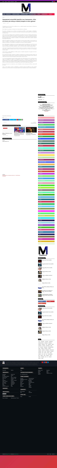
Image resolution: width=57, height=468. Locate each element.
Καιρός (40, 143)
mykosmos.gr (46, 111)
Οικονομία (41, 157)
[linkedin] (48, 362)
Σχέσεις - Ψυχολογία (13, 377)
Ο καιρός (39, 373)
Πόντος (47, 372)
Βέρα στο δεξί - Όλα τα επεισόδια (46, 315)
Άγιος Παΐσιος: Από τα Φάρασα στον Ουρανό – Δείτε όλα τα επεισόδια (47, 291)
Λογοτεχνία (43, 345)
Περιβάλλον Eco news (49, 373)
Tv (39, 236)
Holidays (40, 206)
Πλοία (21, 392)
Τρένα (29, 391)
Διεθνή (39, 372)
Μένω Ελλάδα (41, 150)
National (40, 220)
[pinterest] (54, 1)
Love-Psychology (42, 215)
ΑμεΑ (40, 117)
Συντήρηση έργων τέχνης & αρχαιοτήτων (23, 379)
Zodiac (40, 243)
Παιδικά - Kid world (4, 381)
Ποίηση (21, 382)
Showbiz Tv (3, 385)
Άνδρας (21, 396)
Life (39, 213)
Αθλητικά (39, 374)
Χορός (21, 385)
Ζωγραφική (49, 344)
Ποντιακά (40, 171)
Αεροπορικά (30, 392)
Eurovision (41, 194)
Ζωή (11, 376)
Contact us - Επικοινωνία (11, 1)
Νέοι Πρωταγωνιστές (31, 382)
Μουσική (21, 384)
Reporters (47, 355)
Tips (40, 234)
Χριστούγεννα (4, 382)
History (51, 352)
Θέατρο (30, 383)
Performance (22, 386)
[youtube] (42, 303)
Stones (40, 229)
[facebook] (52, 1)
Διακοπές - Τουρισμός (14, 380)
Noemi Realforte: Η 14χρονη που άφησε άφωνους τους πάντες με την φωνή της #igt (19, 134)
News (40, 222)
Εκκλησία (40, 344)
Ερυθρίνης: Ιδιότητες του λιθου (46, 327)
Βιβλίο (29, 384)
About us (6, 1)
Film (42, 352)
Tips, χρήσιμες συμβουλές (5, 376)
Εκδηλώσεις (41, 131)
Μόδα (40, 152)
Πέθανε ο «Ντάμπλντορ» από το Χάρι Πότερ (7, 134)
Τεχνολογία (12, 381)
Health (40, 201)
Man (39, 355)
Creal (40, 187)
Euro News (5, 117)
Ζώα (39, 138)
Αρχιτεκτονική (22, 383)
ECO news (48, 351)
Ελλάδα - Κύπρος (40, 370)
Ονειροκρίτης (41, 159)
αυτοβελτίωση (41, 124)
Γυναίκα (30, 396)
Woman (40, 241)
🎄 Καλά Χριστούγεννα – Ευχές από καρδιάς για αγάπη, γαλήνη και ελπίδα (47, 295)
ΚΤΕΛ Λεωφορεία (22, 391)
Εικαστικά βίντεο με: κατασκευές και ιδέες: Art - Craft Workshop (11, 175)
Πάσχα (40, 164)
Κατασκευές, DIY (31, 379)
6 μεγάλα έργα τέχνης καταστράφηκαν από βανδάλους (31, 134)
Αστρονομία (41, 122)
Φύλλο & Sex (4, 378)
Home (3, 1)
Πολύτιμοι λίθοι (13, 374)
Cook (40, 185)
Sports (40, 227)
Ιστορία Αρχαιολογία (31, 378)
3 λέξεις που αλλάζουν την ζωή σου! (47, 275)
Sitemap (16, 1)
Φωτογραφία (41, 178)
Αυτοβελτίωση (13, 382)
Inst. (40, 208)
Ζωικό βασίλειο (13, 383)
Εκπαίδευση (41, 136)
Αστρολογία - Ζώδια (13, 378)
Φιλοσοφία (3, 375)
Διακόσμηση (41, 129)
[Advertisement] (19, 168)
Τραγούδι (30, 385)
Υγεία (3, 379)
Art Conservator (42, 180)
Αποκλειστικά (42, 341)
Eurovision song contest (5, 386)
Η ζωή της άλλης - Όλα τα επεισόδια (47, 267)
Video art (30, 386)
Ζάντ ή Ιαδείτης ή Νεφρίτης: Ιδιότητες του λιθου (48, 287)
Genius (40, 199)
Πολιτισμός (46, 348)
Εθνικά (47, 371)
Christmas (40, 351)
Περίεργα (40, 166)
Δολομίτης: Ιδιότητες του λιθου (46, 271)
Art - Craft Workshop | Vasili (23, 374)
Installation (30, 387)
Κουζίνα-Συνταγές (4, 377)
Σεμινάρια (40, 173)
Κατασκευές (41, 145)
